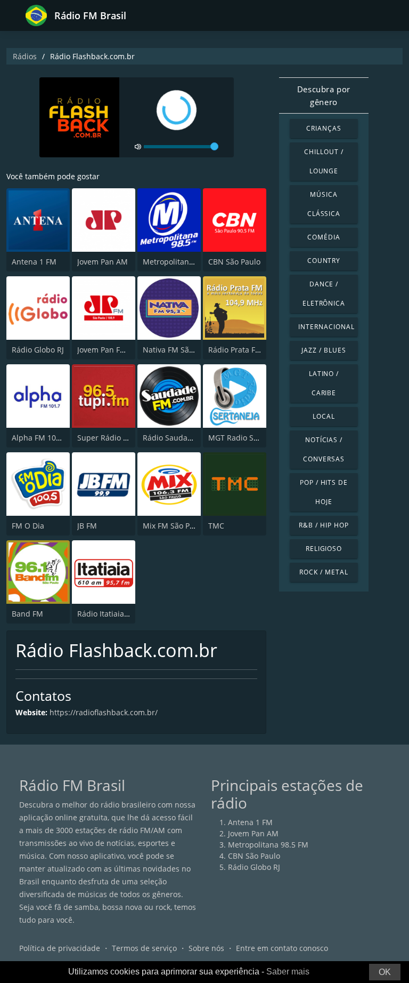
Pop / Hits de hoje (324, 492)
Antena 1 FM (34, 262)
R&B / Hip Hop (323, 525)
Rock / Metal (323, 572)
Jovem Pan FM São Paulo (120, 350)
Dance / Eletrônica (324, 293)
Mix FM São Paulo (174, 526)
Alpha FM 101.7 (39, 438)
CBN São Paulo (234, 262)
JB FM (87, 526)
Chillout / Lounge (323, 161)
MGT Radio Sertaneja (245, 438)
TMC (216, 526)
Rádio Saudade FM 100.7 (187, 438)
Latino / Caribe (324, 383)
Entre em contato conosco (282, 948)
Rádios (25, 56)
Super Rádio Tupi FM (114, 438)
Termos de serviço (144, 948)
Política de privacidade (59, 948)
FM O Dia (28, 526)
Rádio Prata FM (235, 350)
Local (324, 416)
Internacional (326, 326)
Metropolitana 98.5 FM (183, 262)
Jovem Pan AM (102, 262)
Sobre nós (206, 948)
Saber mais (287, 971)
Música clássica (324, 204)
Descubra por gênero (323, 95)
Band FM (27, 614)
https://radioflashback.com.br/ (104, 712)
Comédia (323, 237)
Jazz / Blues (323, 350)
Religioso (324, 548)
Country (324, 260)
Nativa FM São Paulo (179, 350)
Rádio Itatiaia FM (107, 614)
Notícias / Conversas (324, 449)
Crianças (323, 128)
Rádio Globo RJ (38, 350)
